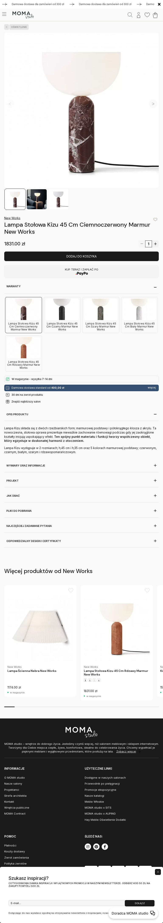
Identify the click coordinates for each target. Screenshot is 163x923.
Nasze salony (13, 783)
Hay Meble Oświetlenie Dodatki (105, 819)
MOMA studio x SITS (98, 807)
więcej (152, 387)
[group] (40, 641)
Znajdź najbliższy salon (26, 401)
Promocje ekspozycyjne (100, 789)
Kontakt (9, 801)
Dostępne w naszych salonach (105, 777)
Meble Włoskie (94, 801)
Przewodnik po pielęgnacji (102, 783)
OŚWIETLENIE (19, 27)
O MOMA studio (14, 777)
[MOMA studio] (23, 15)
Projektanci (11, 789)
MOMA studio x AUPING (100, 813)
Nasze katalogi (94, 795)
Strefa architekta (15, 795)
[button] (153, 104)
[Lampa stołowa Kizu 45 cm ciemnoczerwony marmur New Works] (81, 110)
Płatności (10, 845)
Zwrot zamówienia (16, 857)
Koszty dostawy (14, 851)
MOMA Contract (14, 813)
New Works (12, 218)
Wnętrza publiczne (16, 807)
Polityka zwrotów (15, 863)
